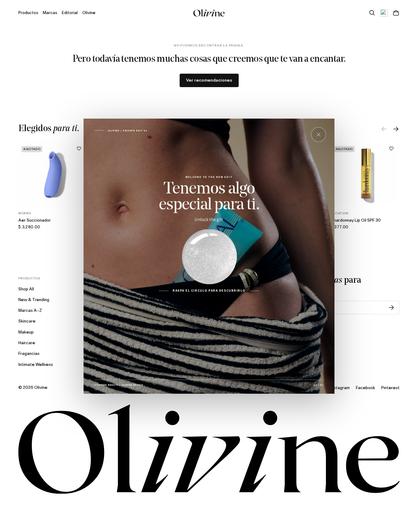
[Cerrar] (318, 134)
